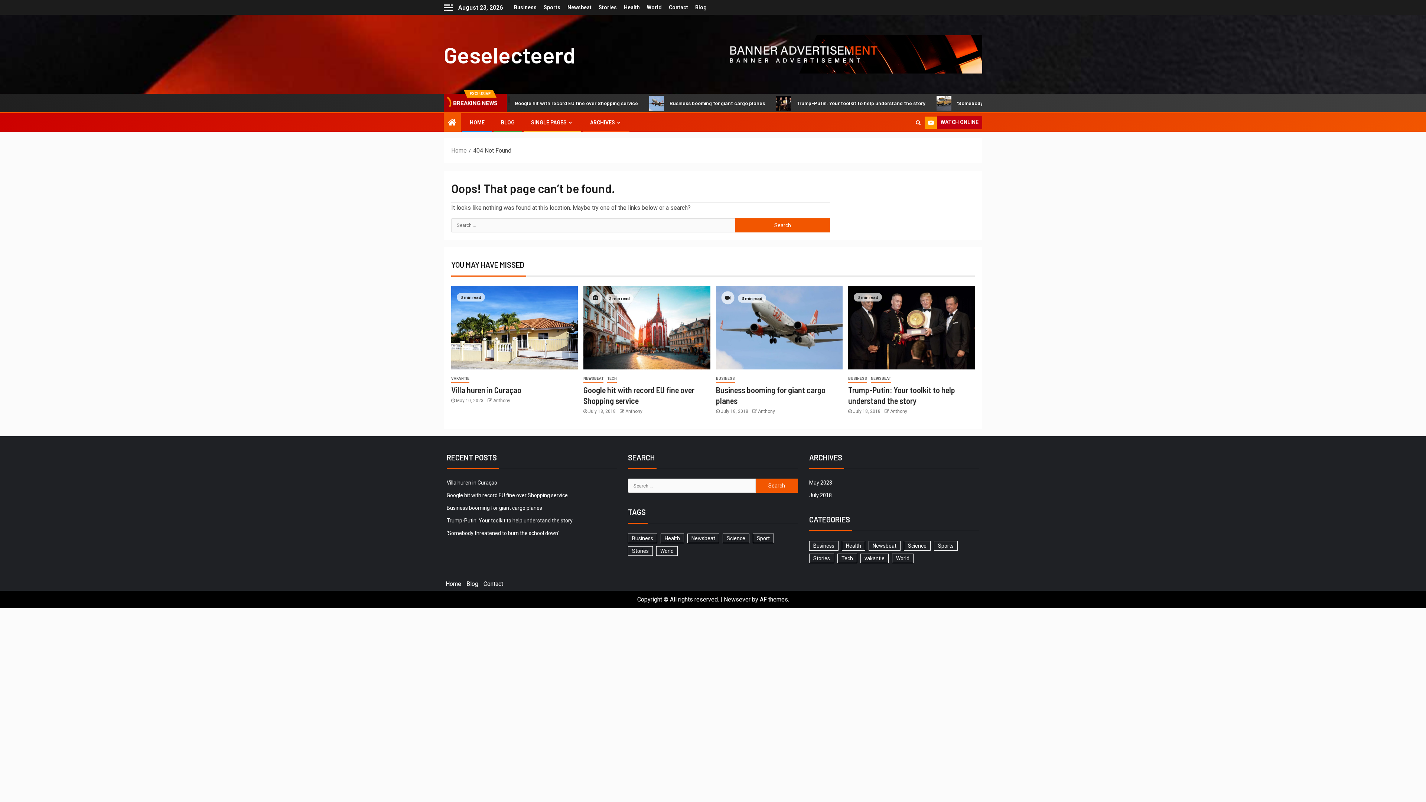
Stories (608, 7)
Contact (678, 7)
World (654, 7)
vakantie (460, 378)
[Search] (918, 122)
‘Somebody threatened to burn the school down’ (983, 103)
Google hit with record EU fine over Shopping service (545, 103)
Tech (612, 378)
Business (525, 7)
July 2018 (820, 495)
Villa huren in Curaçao (486, 390)
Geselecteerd (510, 54)
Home (477, 122)
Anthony (501, 400)
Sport (763, 538)
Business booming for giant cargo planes (686, 103)
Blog (701, 7)
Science (736, 538)
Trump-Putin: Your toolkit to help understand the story (830, 103)
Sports (552, 7)
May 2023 (820, 483)
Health (632, 7)
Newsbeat (579, 7)
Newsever (737, 599)
